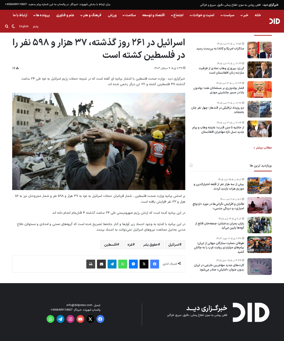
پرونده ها (43, 15)
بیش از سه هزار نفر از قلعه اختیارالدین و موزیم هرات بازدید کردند (219, 186)
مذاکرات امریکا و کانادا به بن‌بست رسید (220, 49)
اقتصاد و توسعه (153, 15)
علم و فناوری (65, 15)
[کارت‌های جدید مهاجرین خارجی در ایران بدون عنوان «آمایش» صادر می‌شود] (259, 266)
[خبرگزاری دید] (274, 21)
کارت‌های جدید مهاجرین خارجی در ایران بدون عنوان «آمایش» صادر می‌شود (219, 267)
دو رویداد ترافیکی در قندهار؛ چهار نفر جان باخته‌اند (217, 110)
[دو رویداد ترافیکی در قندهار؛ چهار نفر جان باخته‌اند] (259, 109)
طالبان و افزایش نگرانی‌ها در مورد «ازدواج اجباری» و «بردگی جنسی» (218, 206)
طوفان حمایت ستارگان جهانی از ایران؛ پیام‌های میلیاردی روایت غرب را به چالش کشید (219, 247)
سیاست (228, 15)
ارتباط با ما (20, 15)
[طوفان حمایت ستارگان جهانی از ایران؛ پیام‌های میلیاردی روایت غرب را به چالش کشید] (259, 244)
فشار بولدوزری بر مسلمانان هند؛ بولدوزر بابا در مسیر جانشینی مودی (218, 90)
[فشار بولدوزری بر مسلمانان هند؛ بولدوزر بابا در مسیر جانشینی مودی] (259, 89)
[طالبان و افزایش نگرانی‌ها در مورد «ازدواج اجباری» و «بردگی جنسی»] (259, 205)
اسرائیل (173, 244)
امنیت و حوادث (203, 15)
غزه (130, 244)
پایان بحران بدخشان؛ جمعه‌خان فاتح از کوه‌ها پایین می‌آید (219, 225)
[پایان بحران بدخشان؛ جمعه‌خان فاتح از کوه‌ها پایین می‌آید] (259, 225)
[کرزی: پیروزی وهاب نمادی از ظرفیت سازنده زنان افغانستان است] (259, 69)
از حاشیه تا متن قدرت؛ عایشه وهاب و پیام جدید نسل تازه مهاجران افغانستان (218, 129)
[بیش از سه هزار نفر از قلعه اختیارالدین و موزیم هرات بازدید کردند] (259, 185)
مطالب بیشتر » (263, 147)
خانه (258, 15)
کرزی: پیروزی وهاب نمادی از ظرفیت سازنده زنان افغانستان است (221, 70)
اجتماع (178, 15)
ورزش (112, 15)
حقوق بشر (150, 244)
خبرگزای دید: (270, 5)
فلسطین (110, 244)
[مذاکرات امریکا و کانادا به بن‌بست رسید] (259, 50)
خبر (245, 15)
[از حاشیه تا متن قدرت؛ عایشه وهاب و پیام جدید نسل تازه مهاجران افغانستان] (259, 129)
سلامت (130, 15)
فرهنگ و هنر (92, 15)
